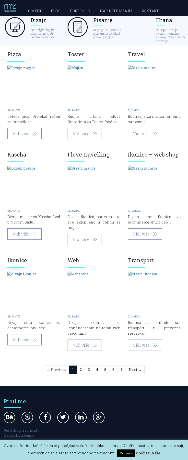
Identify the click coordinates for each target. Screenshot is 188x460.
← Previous (56, 369)
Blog (55, 11)
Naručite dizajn (116, 11)
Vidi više (20, 133)
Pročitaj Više (148, 452)
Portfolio (80, 11)
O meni (34, 11)
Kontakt (150, 11)
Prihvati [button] (126, 453)
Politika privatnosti (21, 430)
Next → (135, 369)
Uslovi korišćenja (19, 435)
